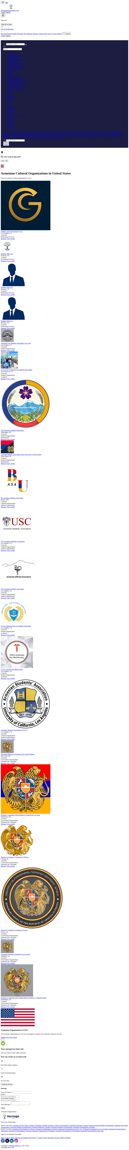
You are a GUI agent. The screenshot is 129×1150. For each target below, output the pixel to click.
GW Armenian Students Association (12, 430)
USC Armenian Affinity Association (12, 589)
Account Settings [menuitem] (56, 34)
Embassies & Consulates (15, 69)
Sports (9, 129)
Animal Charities (12, 54)
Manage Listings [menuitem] (38, 34)
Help (30, 1138)
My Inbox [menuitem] (20, 34)
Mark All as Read (7, 24)
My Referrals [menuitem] (28, 34)
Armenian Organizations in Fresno (46, 1129)
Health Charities (12, 62)
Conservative (11, 109)
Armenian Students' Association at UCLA (14, 730)
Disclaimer (50, 1138)
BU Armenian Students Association (12, 498)
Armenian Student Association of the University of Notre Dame (21, 454)
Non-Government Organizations (17, 80)
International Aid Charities (15, 63)
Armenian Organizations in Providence (67, 1131)
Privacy (34, 1138)
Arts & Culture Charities (15, 56)
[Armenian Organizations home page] (11, 8)
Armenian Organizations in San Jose (92, 1131)
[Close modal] (2, 1039)
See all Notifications (7, 29)
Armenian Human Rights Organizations (101, 1125)
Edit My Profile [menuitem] (12, 34)
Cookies (40, 1138)
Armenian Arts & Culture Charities (23, 1125)
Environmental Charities (15, 60)
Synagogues (11, 107)
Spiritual (10, 127)
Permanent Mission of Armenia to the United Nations (18, 754)
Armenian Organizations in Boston (84, 1127)
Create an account (7, 1084)
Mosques (10, 100)
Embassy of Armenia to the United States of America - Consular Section (24, 998)
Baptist (9, 92)
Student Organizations (14, 116)
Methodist (10, 96)
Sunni (9, 105)
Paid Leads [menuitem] (47, 34)
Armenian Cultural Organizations (58, 1125)
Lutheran (10, 94)
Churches (10, 91)
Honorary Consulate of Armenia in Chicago (15, 857)
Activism (10, 119)
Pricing (13, 1138)
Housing (10, 72)
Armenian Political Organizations (20, 1127)
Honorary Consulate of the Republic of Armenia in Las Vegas (20, 815)
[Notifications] (3, 15)
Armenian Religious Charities (40, 1127)
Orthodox (10, 110)
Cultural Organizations (14, 81)
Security (57, 1138)
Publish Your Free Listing (9, 1037)
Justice (9, 74)
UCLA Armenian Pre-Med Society (12, 669)
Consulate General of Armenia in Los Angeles (15, 954)
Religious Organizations (15, 89)
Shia (8, 101)
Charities (10, 53)
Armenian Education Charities (78, 1125)
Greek (9, 121)
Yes (3, 161)
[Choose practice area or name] (26, 44)
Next (3, 1108)
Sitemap (68, 1138)
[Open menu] (3, 2)
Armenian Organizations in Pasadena (43, 1131)
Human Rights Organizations (16, 83)
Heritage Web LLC (7, 254)
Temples (10, 114)
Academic (10, 118)
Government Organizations (15, 67)
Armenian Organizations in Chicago (23, 1129)
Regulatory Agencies (14, 78)
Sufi (8, 103)
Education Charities (13, 58)
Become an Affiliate (22, 1138)
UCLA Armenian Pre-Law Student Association (16, 626)
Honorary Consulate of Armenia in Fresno (14, 930)
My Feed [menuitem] (4, 34)
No (6, 161)
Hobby (9, 123)
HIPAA (62, 1138)
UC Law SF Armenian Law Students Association (16, 370)
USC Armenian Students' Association (13, 541)
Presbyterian (11, 98)
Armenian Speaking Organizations (62, 1127)
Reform (9, 112)
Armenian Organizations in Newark (19, 1131)
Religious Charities (13, 65)
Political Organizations (14, 85)
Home (2, 164)
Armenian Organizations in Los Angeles (95, 1129)
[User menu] (1, 31)
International (11, 125)
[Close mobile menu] (6, 3)
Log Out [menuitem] (67, 34)
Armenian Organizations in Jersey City (70, 1129)
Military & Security (13, 76)
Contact (7, 1138)
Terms (45, 1138)
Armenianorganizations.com (10, 10)
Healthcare (10, 71)
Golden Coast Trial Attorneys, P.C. (12, 231)
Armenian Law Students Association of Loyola (16, 343)
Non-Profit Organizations (15, 87)
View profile (11, 239)
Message (4, 239)
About (3, 1138)
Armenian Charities (41, 1125)
